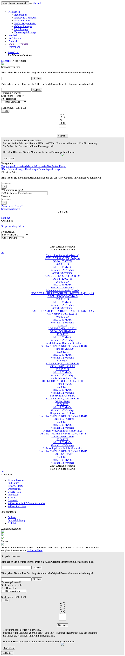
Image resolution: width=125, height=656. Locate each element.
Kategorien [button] (14, 11)
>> (4, 187)
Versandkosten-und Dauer (16, 481)
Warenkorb (14, 46)
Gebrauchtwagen (23, 26)
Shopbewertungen (10, 209)
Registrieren (14, 38)
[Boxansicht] (1, 243)
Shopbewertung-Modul (13, 226)
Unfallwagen (21, 29)
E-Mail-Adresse (9, 193)
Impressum (13, 494)
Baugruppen (20, 14)
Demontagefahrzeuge (25, 32)
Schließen (9, 158)
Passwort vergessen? (11, 206)
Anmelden (13, 41)
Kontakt (12, 35)
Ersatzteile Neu (22, 20)
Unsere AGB (14, 491)
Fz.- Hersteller (8, 98)
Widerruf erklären (17, 506)
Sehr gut (5, 217)
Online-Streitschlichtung (16, 519)
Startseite (37, 3)
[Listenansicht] (1, 240)
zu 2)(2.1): (62, 115)
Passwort (6, 196)
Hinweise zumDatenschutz (15, 487)
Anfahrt (12, 523)
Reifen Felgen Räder (25, 23)
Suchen (37, 78)
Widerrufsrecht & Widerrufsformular (26, 503)
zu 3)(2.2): (62, 121)
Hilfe (5, 111)
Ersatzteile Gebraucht (25, 17)
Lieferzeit (13, 500)
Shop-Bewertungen (18, 44)
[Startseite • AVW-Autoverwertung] (2, 64)
